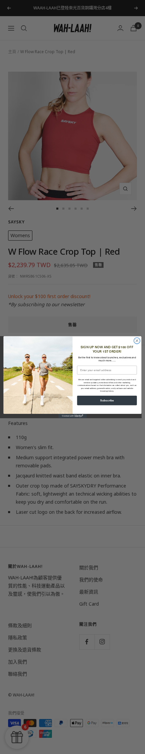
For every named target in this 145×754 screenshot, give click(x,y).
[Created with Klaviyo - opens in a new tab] (72, 416)
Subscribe (107, 400)
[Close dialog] (137, 340)
